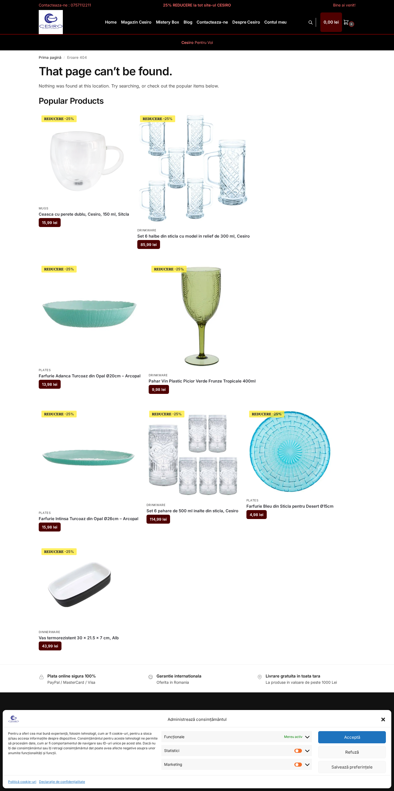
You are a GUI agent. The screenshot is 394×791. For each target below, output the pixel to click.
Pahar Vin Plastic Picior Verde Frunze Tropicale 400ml (202, 381)
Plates (45, 370)
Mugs (43, 208)
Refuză (352, 752)
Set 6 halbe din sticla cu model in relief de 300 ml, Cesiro (193, 236)
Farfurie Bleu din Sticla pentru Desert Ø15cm (290, 506)
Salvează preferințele (352, 767)
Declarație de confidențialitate (62, 782)
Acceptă (352, 737)
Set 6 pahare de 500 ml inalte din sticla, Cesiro (192, 510)
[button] (383, 719)
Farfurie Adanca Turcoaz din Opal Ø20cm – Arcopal (90, 375)
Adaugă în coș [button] (83, 235)
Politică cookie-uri (22, 782)
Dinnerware (49, 632)
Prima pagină (50, 57)
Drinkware (147, 230)
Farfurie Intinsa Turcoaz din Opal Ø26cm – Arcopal (88, 518)
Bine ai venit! (344, 5)
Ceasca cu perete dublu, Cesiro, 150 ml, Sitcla (84, 214)
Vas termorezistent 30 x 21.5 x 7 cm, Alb (79, 637)
